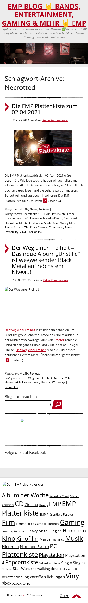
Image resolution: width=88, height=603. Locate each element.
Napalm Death (52, 218)
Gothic (22, 531)
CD (40, 214)
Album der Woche (25, 495)
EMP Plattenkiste (55, 214)
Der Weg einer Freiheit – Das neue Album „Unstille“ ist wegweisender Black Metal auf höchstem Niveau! (46, 260)
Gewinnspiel (9, 531)
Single (66, 562)
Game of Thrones (47, 524)
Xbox (6, 583)
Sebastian (46, 563)
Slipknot (7, 569)
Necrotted (70, 218)
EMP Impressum (35, 595)
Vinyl (23, 232)
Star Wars (21, 568)
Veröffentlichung (15, 577)
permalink (35, 232)
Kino (8, 538)
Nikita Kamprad (29, 382)
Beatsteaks (30, 214)
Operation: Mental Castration (24, 223)
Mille (68, 378)
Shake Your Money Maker (61, 223)
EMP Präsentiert (50, 514)
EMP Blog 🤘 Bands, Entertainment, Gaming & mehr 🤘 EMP (44, 15)
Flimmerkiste (25, 524)
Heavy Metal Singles (44, 531)
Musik (74, 538)
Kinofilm (27, 538)
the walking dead (45, 568)
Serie (57, 563)
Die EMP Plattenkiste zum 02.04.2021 (44, 109)
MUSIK (24, 209)
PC (53, 546)
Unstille (46, 382)
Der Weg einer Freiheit (20, 330)
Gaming (72, 522)
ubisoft (72, 569)
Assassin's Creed (59, 496)
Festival (68, 514)
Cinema (31, 504)
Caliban (8, 505)
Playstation (51, 555)
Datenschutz (14, 595)
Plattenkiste (20, 554)
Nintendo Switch (34, 546)
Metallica (58, 539)
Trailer (63, 569)
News (33, 209)
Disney (43, 505)
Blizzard (74, 496)
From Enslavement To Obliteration (39, 216)
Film (8, 522)
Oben (64, 595)
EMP (55, 504)
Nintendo (10, 546)
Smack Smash (14, 227)
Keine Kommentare (55, 120)
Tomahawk (56, 227)
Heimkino (74, 530)
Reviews (43, 209)
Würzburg (58, 382)
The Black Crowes (36, 227)
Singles (79, 562)
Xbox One (21, 583)
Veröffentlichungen (47, 577)
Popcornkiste (21, 562)
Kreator (59, 340)
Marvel (45, 539)
